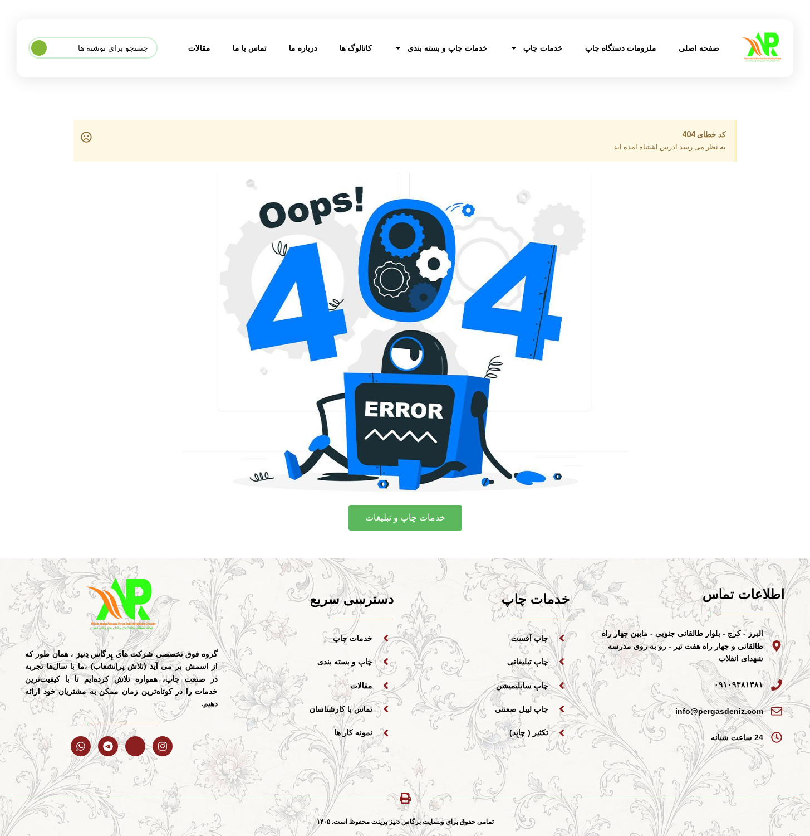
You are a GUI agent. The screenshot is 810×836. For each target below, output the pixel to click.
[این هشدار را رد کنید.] (86, 137)
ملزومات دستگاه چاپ (620, 47)
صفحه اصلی (699, 47)
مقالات (199, 47)
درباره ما (303, 47)
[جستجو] (39, 48)
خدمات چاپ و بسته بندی (448, 47)
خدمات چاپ (543, 47)
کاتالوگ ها (356, 47)
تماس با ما (250, 47)
